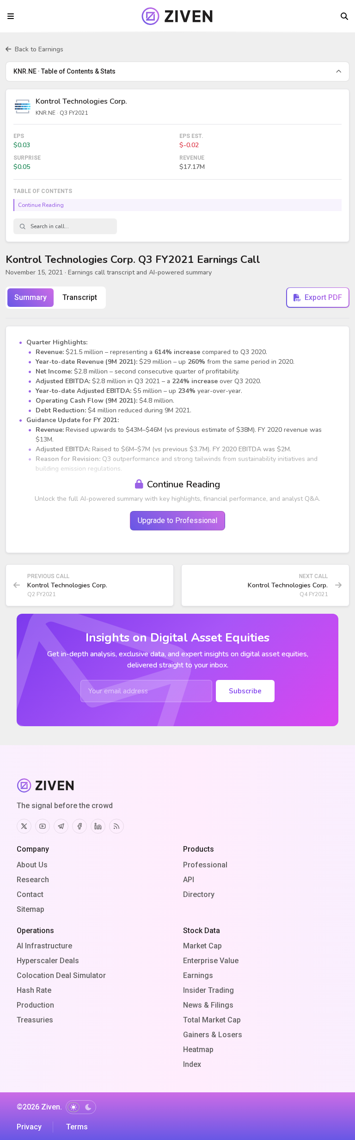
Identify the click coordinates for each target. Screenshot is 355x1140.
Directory (198, 894)
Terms (77, 1126)
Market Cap (202, 945)
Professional (205, 864)
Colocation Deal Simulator (61, 975)
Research (33, 879)
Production (35, 1005)
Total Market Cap (212, 1019)
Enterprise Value (211, 960)
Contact (30, 894)
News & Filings (208, 1005)
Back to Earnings (39, 49)
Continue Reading (41, 205)
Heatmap (198, 1049)
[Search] (344, 16)
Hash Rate (34, 990)
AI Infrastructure (44, 945)
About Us (32, 864)
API (188, 879)
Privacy (29, 1126)
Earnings (198, 975)
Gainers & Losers (212, 1034)
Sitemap (30, 909)
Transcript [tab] (79, 297)
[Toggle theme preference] (81, 1107)
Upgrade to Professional (177, 520)
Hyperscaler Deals (48, 960)
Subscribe (245, 691)
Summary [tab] (30, 297)
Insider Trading (208, 990)
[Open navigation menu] (10, 16)
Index (192, 1064)
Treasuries (35, 1019)
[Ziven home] (177, 16)
